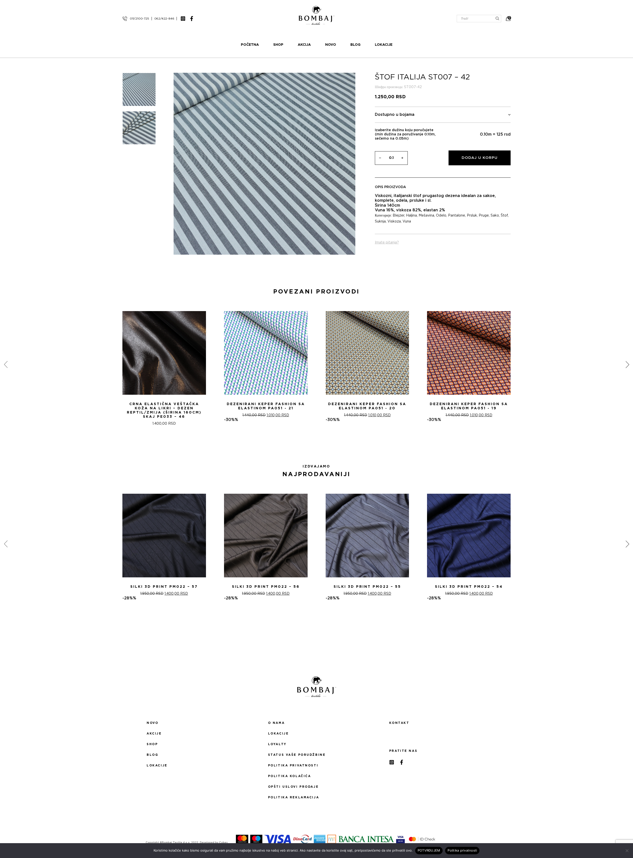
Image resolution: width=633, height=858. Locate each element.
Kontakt (399, 722)
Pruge (484, 215)
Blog (355, 45)
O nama (276, 722)
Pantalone (456, 215)
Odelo (441, 215)
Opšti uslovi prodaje (293, 786)
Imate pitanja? (387, 242)
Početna (250, 45)
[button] (313, 443)
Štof (504, 215)
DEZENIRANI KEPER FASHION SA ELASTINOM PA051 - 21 (266, 406)
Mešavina (426, 215)
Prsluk (472, 215)
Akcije (154, 733)
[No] (626, 850)
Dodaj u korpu (479, 158)
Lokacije (383, 45)
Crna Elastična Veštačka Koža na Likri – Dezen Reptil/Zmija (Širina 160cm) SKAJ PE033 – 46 (164, 410)
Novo (330, 45)
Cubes (223, 842)
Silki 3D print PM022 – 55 (367, 586)
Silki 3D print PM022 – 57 (164, 586)
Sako (495, 215)
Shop (278, 45)
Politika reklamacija (293, 797)
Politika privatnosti (293, 765)
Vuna (407, 221)
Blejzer (398, 215)
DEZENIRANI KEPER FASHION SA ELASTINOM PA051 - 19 (469, 406)
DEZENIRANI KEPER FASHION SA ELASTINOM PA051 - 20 (367, 406)
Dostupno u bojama (394, 115)
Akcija (304, 45)
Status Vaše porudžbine (297, 754)
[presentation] (5, 364)
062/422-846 (164, 18)
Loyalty (277, 744)
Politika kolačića (289, 776)
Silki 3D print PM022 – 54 (469, 586)
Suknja (380, 221)
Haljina (411, 215)
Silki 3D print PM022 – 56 (266, 586)
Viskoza (394, 221)
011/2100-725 (139, 18)
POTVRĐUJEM (429, 850)
